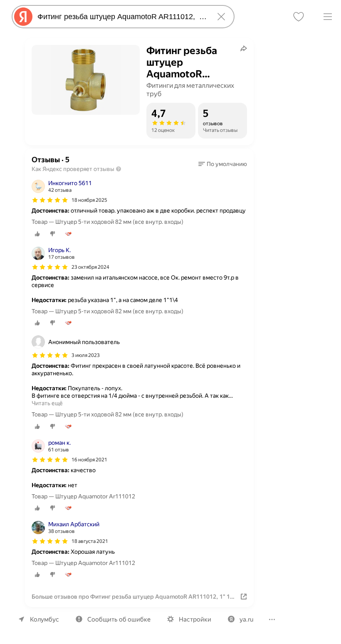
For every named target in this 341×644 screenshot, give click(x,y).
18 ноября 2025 (89, 200)
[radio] (37, 234)
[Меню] (327, 16)
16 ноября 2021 (89, 460)
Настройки (195, 619)
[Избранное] (298, 16)
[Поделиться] (243, 48)
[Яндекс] (23, 16)
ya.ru (246, 619)
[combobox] (121, 16)
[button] (222, 164)
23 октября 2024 (90, 267)
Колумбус (44, 619)
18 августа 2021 (90, 541)
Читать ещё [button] (47, 403)
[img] (50, 200)
